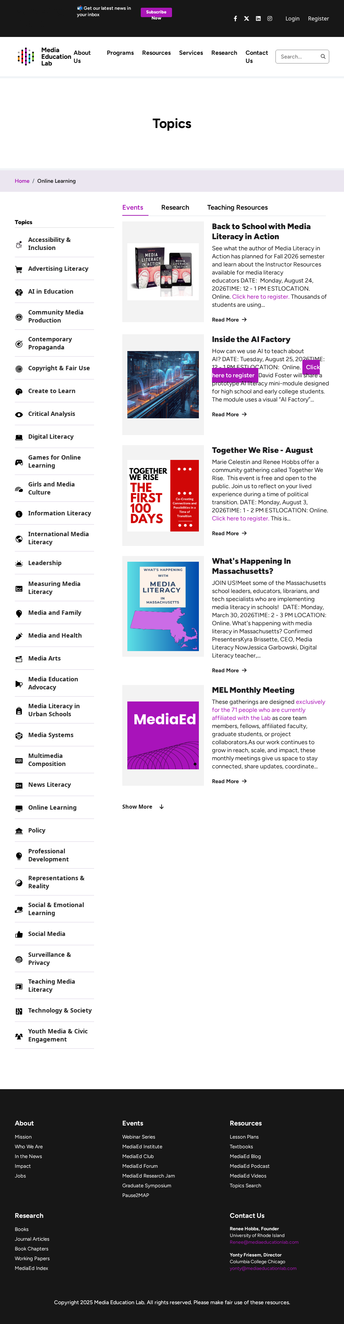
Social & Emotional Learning (56, 909)
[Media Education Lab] (44, 56)
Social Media (47, 934)
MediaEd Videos (248, 1176)
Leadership (44, 563)
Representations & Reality (56, 882)
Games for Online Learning (54, 461)
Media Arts (44, 658)
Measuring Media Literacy (54, 588)
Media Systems (51, 735)
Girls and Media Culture (51, 488)
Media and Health (55, 635)
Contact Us (257, 57)
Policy (36, 830)
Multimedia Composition (47, 760)
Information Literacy (59, 513)
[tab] (141, 207)
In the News (28, 1156)
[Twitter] (246, 18)
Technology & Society (60, 1010)
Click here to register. (261, 296)
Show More (137, 806)
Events (132, 207)
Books (22, 1229)
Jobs (20, 1176)
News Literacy (49, 784)
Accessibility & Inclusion (49, 244)
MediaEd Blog (245, 1156)
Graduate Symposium (146, 1186)
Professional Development (48, 855)
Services (191, 52)
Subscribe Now (156, 13)
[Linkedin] (258, 18)
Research (224, 52)
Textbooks (241, 1147)
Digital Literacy (51, 436)
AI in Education (51, 291)
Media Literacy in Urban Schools (54, 710)
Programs (120, 52)
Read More (226, 319)
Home (22, 181)
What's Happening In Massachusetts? (251, 566)
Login (293, 18)
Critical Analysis (51, 414)
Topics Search (245, 1186)
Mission (23, 1137)
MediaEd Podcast (250, 1166)
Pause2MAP (135, 1195)
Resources (156, 52)
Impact (23, 1166)
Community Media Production (56, 316)
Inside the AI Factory (251, 339)
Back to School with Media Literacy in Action (261, 231)
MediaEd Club (138, 1156)
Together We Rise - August (262, 450)
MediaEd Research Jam (148, 1176)
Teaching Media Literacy (51, 985)
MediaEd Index (31, 1268)
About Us (82, 57)
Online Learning (52, 807)
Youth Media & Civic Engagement (58, 1035)
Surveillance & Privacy (49, 958)
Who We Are (29, 1147)
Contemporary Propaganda (50, 343)
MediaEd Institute (142, 1147)
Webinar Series (138, 1137)
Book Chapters (31, 1249)
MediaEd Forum (140, 1166)
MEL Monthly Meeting (253, 690)
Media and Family (54, 612)
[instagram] (269, 18)
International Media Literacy (58, 538)
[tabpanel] (225, 516)
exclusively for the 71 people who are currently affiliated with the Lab (268, 710)
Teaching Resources (237, 207)
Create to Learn (52, 391)
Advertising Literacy (58, 268)
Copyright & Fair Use (59, 368)
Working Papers (32, 1258)
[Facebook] (235, 18)
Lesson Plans (244, 1137)
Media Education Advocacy (53, 683)
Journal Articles (32, 1239)
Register (318, 18)
